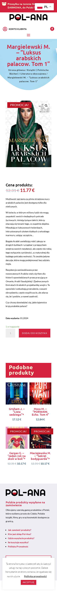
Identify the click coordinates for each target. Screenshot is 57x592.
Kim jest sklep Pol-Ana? (19, 534)
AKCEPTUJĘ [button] (28, 582)
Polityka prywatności (35, 576)
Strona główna (16, 70)
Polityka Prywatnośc (18, 546)
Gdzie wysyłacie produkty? (21, 538)
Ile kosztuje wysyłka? (18, 542)
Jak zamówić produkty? (19, 530)
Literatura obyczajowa (33, 73)
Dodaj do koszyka (34, 333)
